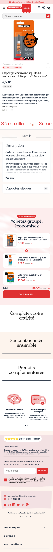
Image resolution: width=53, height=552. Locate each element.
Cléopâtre (7, 86)
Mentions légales (35, 513)
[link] (43, 8)
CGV (43, 513)
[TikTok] (22, 504)
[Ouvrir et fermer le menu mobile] (3, 7)
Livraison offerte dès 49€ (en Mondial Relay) (26, 2)
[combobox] (26, 16)
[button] (25, 527)
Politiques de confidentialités (18, 513)
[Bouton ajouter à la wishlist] (48, 65)
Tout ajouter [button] (26, 294)
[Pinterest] (27, 504)
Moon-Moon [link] (30, 516)
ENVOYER (42, 471)
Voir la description (9, 106)
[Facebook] (5, 504)
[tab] (25, 58)
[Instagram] (9, 504)
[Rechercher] (48, 16)
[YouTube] (18, 504)
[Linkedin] (13, 504)
